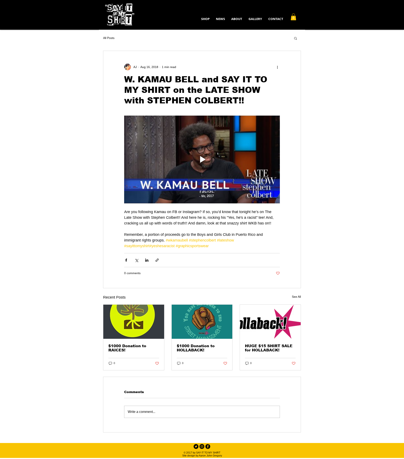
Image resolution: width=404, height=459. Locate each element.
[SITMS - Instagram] (201, 446)
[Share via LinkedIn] (147, 260)
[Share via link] (157, 260)
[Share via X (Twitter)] (136, 260)
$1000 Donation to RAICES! (127, 348)
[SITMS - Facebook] (207, 446)
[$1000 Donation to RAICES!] (133, 322)
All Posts (108, 38)
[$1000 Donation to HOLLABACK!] (202, 322)
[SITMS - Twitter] (196, 446)
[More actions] (277, 66)
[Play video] (202, 159)
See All (296, 296)
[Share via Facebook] (126, 260)
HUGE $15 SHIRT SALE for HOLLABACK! (268, 348)
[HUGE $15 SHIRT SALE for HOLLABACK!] (270, 322)
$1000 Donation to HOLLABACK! (196, 348)
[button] (236, 19)
